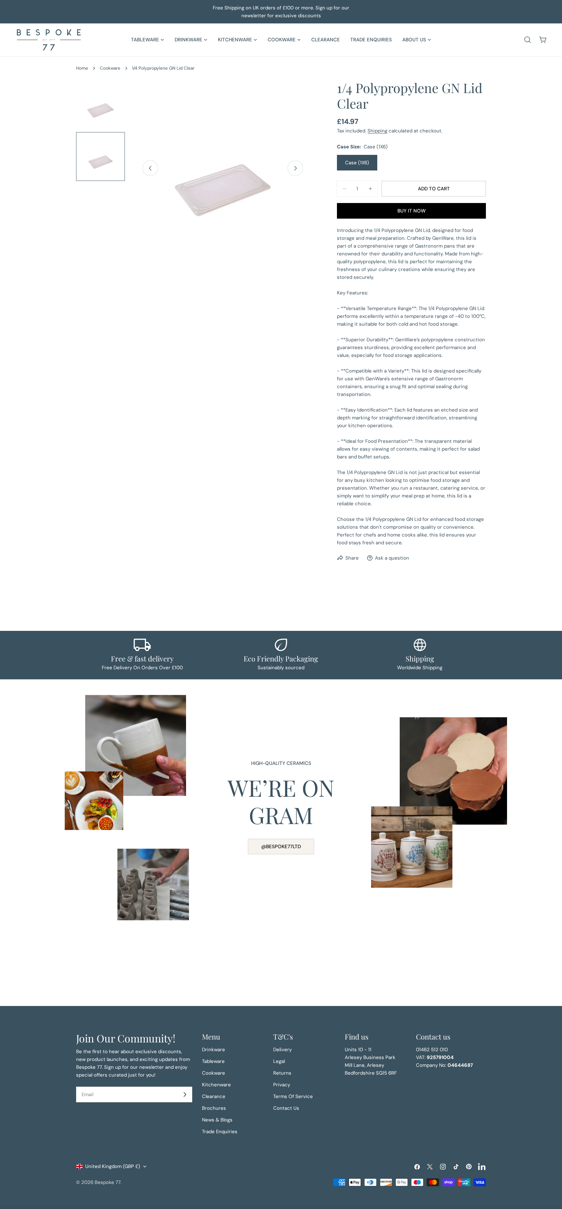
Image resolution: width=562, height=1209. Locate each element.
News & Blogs (217, 1120)
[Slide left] (150, 168)
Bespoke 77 (107, 1182)
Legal (279, 1061)
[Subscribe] (185, 1094)
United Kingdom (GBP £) (112, 1166)
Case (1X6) (357, 162)
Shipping (377, 131)
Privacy (281, 1084)
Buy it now (411, 211)
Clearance (213, 1096)
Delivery (282, 1049)
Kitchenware (216, 1084)
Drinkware (213, 1049)
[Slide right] (295, 168)
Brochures (214, 1108)
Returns (282, 1073)
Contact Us (286, 1108)
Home (82, 68)
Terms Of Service (293, 1096)
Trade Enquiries (219, 1131)
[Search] (527, 39)
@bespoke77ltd (281, 846)
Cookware (110, 68)
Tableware (213, 1061)
